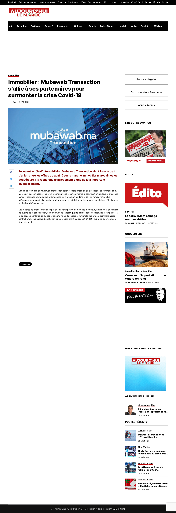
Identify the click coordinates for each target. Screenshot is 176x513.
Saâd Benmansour (136, 223)
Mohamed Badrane (136, 282)
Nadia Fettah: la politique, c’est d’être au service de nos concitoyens (152, 454)
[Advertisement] (69, 233)
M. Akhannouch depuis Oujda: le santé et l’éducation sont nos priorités (150, 471)
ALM (14, 102)
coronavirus (25, 264)
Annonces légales (146, 79)
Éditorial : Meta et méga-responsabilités (141, 217)
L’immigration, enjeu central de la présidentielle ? (152, 412)
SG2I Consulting (118, 509)
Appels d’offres (146, 105)
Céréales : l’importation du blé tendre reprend (145, 277)
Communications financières (146, 92)
